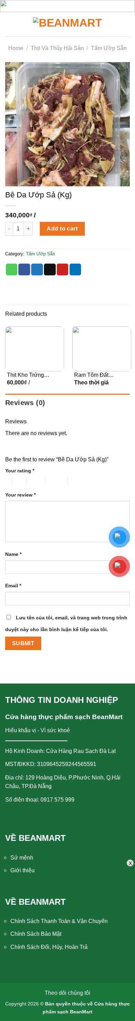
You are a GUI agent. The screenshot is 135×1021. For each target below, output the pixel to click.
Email (13, 585)
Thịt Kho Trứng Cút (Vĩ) (25, 375)
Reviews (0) (25, 402)
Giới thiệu (22, 870)
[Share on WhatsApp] (12, 269)
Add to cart (62, 229)
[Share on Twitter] (37, 269)
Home (15, 48)
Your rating (19, 470)
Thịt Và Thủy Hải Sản (57, 48)
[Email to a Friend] (50, 269)
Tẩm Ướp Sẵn (109, 48)
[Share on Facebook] (24, 269)
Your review (20, 495)
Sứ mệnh (21, 858)
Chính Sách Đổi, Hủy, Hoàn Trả (49, 947)
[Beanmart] (67, 24)
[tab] (67, 403)
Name (13, 554)
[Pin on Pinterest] (63, 269)
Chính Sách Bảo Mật (35, 934)
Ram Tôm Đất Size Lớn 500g (92, 375)
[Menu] (12, 24)
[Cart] (124, 24)
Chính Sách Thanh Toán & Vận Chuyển (59, 921)
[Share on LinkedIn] (75, 269)
